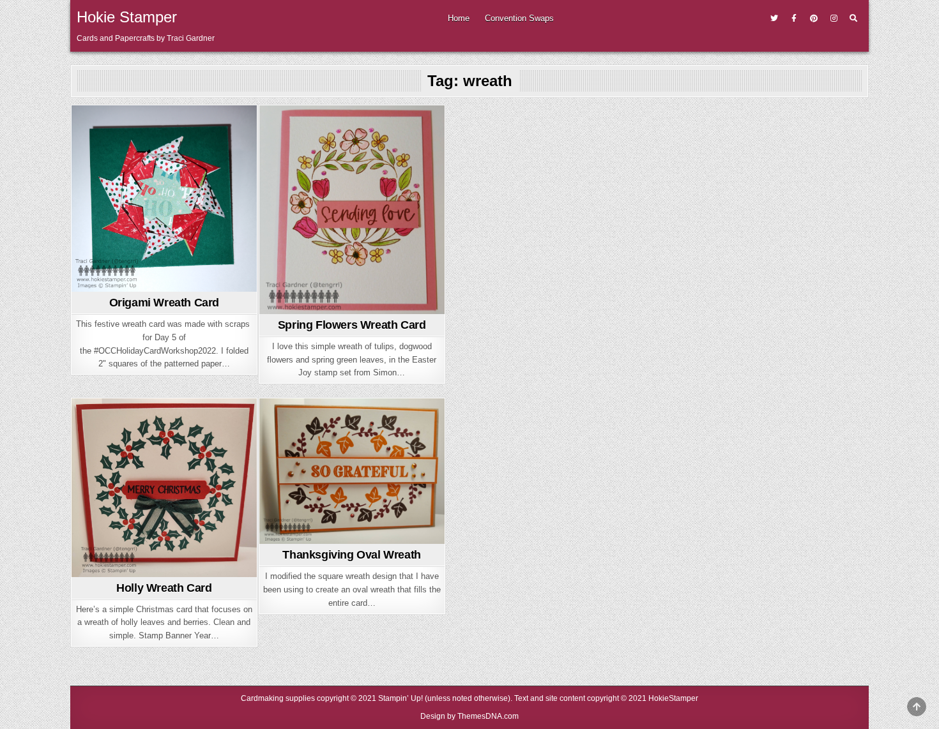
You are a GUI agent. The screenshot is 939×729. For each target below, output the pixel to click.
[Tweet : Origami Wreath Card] (143, 284)
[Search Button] (853, 18)
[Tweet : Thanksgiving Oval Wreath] (331, 536)
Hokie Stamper (127, 17)
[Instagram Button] (833, 18)
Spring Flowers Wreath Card (352, 325)
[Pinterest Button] (813, 18)
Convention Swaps (519, 18)
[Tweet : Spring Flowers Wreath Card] (331, 306)
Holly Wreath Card (163, 588)
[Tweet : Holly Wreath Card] (143, 569)
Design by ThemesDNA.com (469, 716)
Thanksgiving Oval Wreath (351, 554)
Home (459, 18)
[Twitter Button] (774, 18)
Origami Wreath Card (164, 302)
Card (164, 128)
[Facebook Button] (794, 18)
